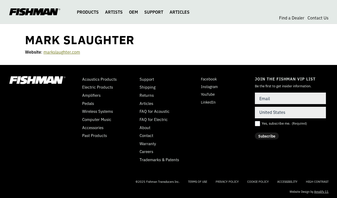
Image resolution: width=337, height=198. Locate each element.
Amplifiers (91, 95)
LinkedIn (206, 102)
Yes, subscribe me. (284, 123)
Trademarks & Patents (159, 159)
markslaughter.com (61, 52)
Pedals (88, 103)
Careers (146, 151)
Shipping (148, 87)
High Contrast (317, 181)
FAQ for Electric (154, 119)
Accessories (92, 127)
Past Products (94, 135)
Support (147, 79)
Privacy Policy (227, 181)
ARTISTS (114, 12)
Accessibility (287, 181)
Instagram (207, 86)
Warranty (148, 143)
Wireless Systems (97, 111)
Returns (147, 95)
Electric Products (97, 87)
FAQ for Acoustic (155, 111)
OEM (133, 12)
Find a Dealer (291, 18)
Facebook (207, 79)
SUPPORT (153, 12)
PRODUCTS (88, 12)
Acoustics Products (99, 79)
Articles (146, 103)
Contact (146, 135)
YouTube (206, 94)
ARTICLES (180, 12)
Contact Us (318, 18)
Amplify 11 (321, 191)
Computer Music (96, 119)
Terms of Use (197, 181)
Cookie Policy (258, 181)
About (145, 127)
